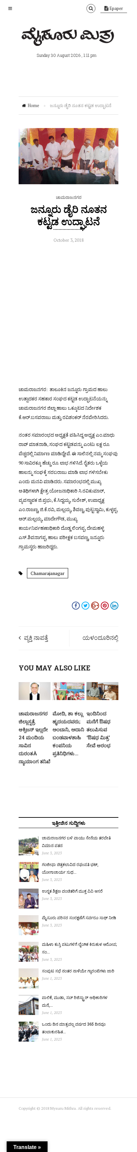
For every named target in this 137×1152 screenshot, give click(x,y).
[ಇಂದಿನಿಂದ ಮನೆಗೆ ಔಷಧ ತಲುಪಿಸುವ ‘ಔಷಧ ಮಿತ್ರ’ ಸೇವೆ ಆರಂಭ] (102, 698)
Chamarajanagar (48, 573)
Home (33, 105)
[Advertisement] (68, 316)
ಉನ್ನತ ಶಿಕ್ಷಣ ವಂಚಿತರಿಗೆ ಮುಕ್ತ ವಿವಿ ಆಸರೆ (72, 891)
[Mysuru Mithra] (68, 38)
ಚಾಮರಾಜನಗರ (68, 197)
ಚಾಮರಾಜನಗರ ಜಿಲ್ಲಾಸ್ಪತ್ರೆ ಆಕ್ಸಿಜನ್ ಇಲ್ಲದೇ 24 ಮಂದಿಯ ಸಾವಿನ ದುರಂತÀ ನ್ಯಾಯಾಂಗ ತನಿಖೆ (35, 737)
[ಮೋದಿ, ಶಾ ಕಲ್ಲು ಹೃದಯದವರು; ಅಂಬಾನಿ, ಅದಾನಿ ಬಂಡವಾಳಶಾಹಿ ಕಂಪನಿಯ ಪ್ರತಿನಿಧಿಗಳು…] (68, 698)
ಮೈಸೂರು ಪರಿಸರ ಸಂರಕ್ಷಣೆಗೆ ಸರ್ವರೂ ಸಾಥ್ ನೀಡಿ (79, 917)
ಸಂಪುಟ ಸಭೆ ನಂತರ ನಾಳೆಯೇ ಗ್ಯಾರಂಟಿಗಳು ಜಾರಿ (78, 970)
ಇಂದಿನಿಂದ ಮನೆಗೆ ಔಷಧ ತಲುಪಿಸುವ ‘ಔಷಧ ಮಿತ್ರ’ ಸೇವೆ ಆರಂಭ (98, 729)
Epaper (115, 8)
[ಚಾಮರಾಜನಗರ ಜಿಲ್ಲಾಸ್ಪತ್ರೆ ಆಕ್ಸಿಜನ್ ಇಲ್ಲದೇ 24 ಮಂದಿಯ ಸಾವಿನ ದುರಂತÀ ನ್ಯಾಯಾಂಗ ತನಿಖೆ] (35, 698)
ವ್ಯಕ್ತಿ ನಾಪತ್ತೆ (36, 638)
